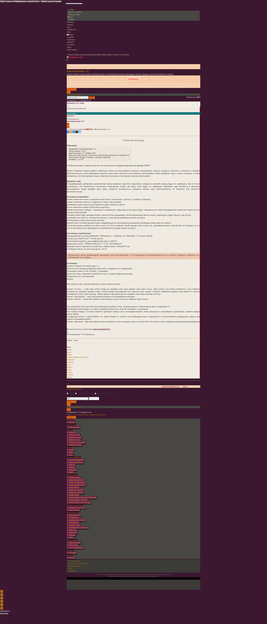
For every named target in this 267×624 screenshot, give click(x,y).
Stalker (69, 354)
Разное (69, 372)
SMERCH (70, 116)
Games (69, 349)
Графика (70, 362)
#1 (68, 384)
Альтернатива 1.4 (77, 71)
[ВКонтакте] (68, 132)
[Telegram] (79, 132)
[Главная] (69, 8)
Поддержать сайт (75, 57)
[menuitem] (74, 12)
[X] (77, 132)
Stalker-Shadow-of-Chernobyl (78, 357)
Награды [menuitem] (70, 22)
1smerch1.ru (5, 611)
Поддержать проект (74, 389)
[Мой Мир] (74, 132)
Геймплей (70, 359)
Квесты (69, 367)
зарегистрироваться (101, 329)
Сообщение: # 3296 (75, 129)
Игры (69, 364)
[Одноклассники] (71, 132)
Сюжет (69, 377)
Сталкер (70, 374)
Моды (69, 369)
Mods (69, 352)
